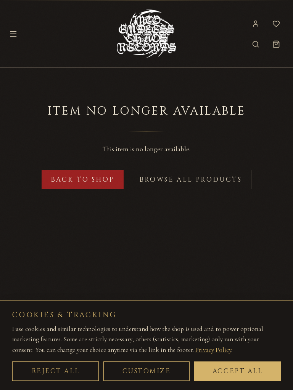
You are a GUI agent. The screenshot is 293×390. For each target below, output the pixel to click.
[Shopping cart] (276, 44)
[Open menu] (13, 34)
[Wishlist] (276, 23)
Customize (146, 371)
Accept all (238, 371)
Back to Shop (82, 179)
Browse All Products (190, 179)
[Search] (255, 44)
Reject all (56, 371)
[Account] (255, 23)
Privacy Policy (213, 350)
